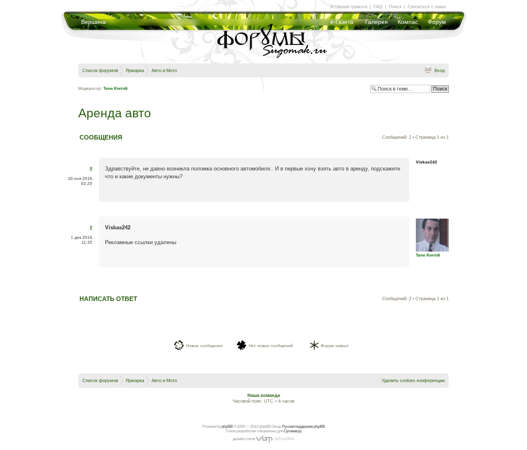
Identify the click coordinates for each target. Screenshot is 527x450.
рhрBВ (227, 426)
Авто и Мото (164, 70)
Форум (437, 22)
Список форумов (100, 70)
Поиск (395, 6)
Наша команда (263, 395)
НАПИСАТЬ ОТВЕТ (108, 298)
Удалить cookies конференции (413, 380)
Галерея (376, 22)
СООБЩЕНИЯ (100, 137)
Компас (408, 22)
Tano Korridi (115, 88)
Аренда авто (114, 113)
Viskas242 (426, 162)
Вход (439, 70)
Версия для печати (427, 69)
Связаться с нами (426, 6)
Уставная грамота (348, 6)
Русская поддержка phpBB (303, 426)
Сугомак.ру (292, 431)
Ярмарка (135, 70)
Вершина (93, 22)
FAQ (377, 6)
